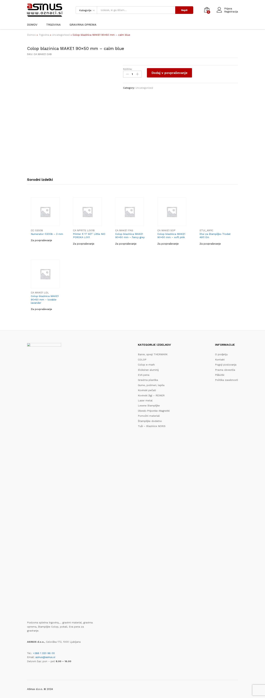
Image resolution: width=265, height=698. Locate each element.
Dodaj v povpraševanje (169, 73)
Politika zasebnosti (226, 379)
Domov (31, 34)
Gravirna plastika (148, 379)
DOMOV (32, 24)
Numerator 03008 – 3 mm (47, 233)
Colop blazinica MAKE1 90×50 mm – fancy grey (130, 235)
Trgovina (44, 34)
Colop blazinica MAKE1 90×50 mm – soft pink (171, 235)
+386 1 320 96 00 (44, 653)
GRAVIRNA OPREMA (83, 24)
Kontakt (220, 359)
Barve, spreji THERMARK (153, 354)
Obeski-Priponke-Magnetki (154, 410)
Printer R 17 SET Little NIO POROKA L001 (89, 235)
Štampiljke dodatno (150, 421)
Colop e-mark (146, 364)
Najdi (184, 10)
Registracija (231, 11)
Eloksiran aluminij (148, 369)
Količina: (127, 69)
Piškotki (219, 374)
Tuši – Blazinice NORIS (151, 426)
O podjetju (221, 354)
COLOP (142, 359)
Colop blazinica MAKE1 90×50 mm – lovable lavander (45, 299)
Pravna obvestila (225, 369)
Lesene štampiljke (149, 405)
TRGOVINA (53, 24)
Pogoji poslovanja (225, 364)
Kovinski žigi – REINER (151, 395)
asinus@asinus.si (45, 657)
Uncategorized (61, 34)
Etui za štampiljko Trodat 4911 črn (215, 235)
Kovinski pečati (147, 390)
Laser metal (145, 400)
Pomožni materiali (149, 415)
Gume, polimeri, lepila (151, 385)
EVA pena (143, 374)
